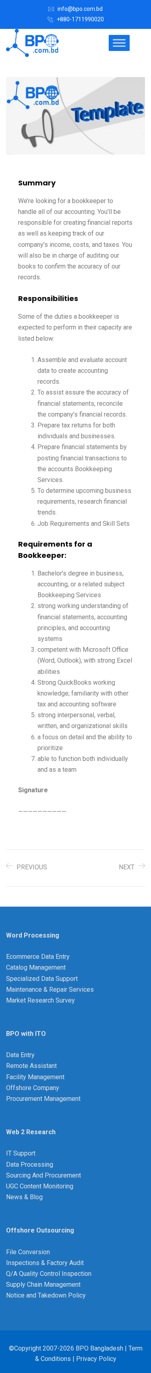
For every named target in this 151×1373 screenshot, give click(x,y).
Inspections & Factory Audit (45, 1263)
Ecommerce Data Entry (38, 956)
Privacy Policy (96, 1359)
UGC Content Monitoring (39, 1186)
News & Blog (24, 1197)
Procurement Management (43, 1098)
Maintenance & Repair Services (50, 989)
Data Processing (29, 1164)
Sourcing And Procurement (43, 1175)
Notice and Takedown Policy (46, 1295)
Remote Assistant (31, 1066)
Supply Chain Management (43, 1284)
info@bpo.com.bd (80, 9)
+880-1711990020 (80, 19)
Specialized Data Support (42, 978)
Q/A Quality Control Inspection (48, 1273)
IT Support (20, 1153)
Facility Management (35, 1077)
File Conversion (28, 1252)
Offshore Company (32, 1088)
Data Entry (20, 1055)
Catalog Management (36, 967)
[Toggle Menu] (119, 43)
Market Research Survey (40, 1000)
